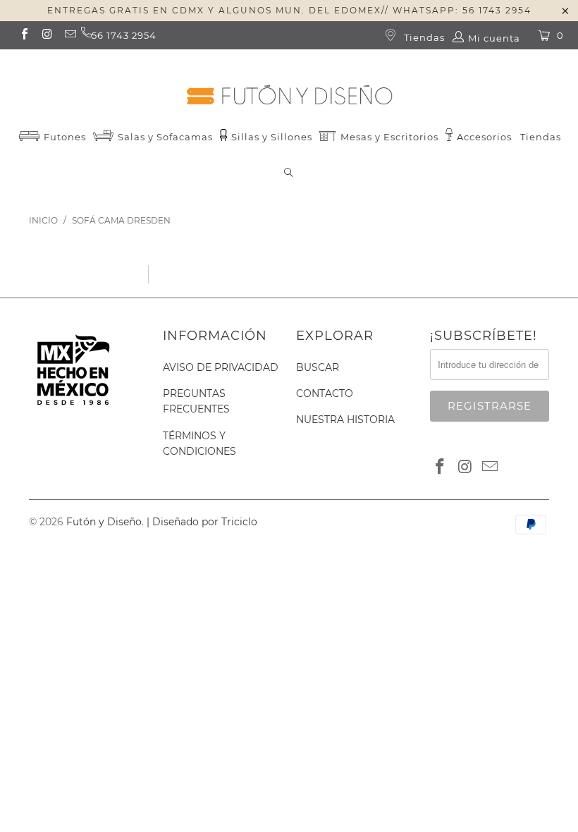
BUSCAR (317, 367)
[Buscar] (289, 174)
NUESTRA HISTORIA (345, 419)
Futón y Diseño (104, 521)
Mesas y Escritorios (389, 136)
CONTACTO (324, 393)
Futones (63, 136)
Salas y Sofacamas (164, 136)
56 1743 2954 (124, 35)
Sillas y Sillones (270, 136)
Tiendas (423, 37)
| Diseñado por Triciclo (202, 521)
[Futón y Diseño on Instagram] (46, 35)
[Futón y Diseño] (289, 83)
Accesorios (483, 136)
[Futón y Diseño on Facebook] (24, 35)
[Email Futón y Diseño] (69, 35)
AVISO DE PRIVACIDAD (220, 367)
